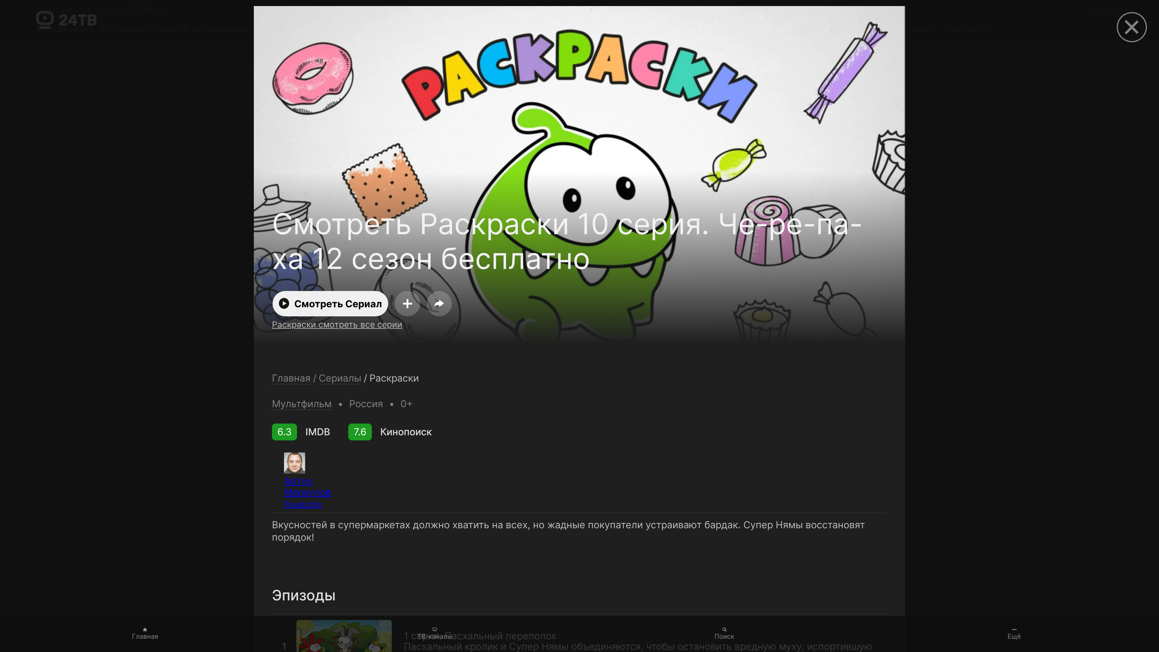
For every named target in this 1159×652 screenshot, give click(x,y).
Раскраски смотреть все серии (337, 324)
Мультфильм (302, 404)
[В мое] (407, 303)
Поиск (724, 636)
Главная (145, 636)
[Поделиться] (439, 303)
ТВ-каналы (434, 636)
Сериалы (340, 378)
